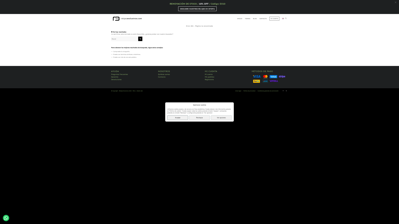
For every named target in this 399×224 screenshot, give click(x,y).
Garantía (114, 77)
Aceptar (177, 118)
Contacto (162, 77)
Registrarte (209, 79)
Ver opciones (221, 118)
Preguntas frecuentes (119, 74)
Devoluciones (116, 79)
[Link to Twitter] (286, 90)
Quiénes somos (164, 74)
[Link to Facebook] (283, 90)
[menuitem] (240, 18)
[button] (395, 2)
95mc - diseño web (138, 91)
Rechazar (199, 118)
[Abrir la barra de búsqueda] (286, 18)
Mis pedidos (209, 77)
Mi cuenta (209, 74)
